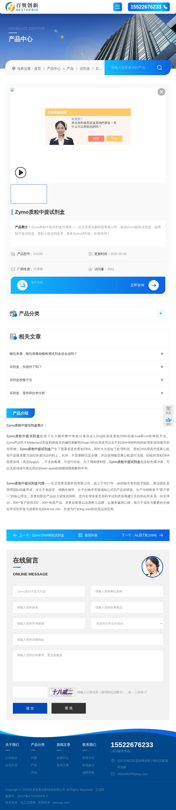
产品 (70, 68)
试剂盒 (85, 68)
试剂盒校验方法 (21, 380)
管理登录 (44, 802)
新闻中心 (63, 758)
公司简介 (11, 758)
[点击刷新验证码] (62, 692)
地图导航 (88, 772)
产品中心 (54, 68)
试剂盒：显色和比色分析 (27, 393)
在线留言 (88, 765)
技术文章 (63, 765)
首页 (37, 68)
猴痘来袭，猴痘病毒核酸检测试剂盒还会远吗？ (43, 353)
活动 (34, 772)
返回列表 (91, 535)
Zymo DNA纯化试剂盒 (48, 535)
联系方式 (88, 758)
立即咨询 (137, 285)
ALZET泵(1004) (146, 535)
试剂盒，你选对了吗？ (26, 367)
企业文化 (11, 765)
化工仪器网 (27, 802)
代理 (34, 758)
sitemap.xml (61, 802)
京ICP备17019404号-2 (32, 796)
